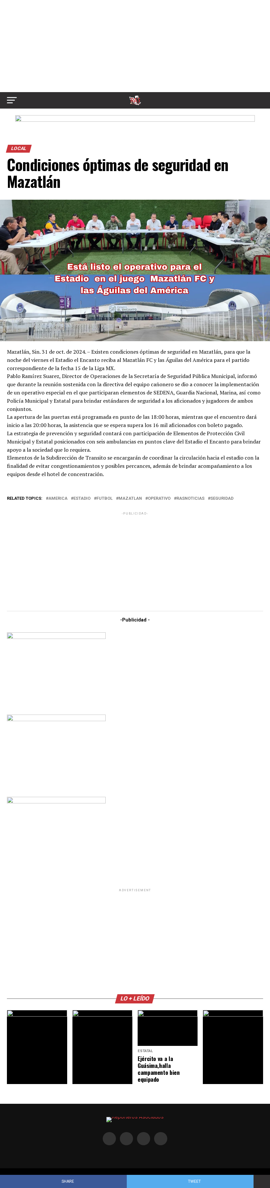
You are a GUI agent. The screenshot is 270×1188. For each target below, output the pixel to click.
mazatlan (130, 498)
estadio (82, 498)
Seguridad (221, 498)
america (58, 498)
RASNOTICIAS (190, 498)
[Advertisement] (135, 46)
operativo (159, 498)
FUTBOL (104, 498)
